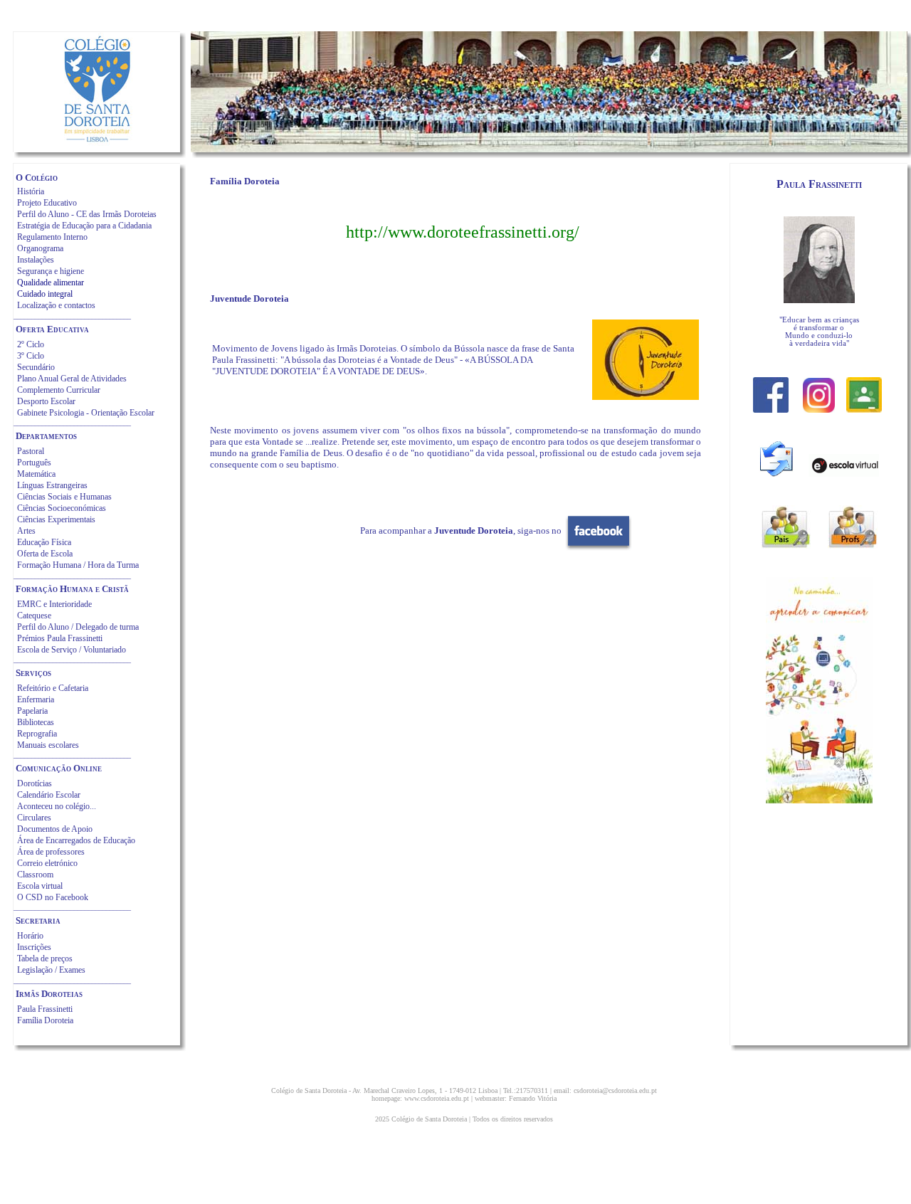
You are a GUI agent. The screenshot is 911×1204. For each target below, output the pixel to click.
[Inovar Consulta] (786, 545)
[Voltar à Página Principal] (97, 142)
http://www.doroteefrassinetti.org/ (462, 232)
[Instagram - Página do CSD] (819, 409)
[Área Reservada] (853, 545)
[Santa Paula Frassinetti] (819, 299)
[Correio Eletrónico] (776, 473)
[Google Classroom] (864, 409)
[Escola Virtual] (844, 473)
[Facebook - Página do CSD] (771, 409)
